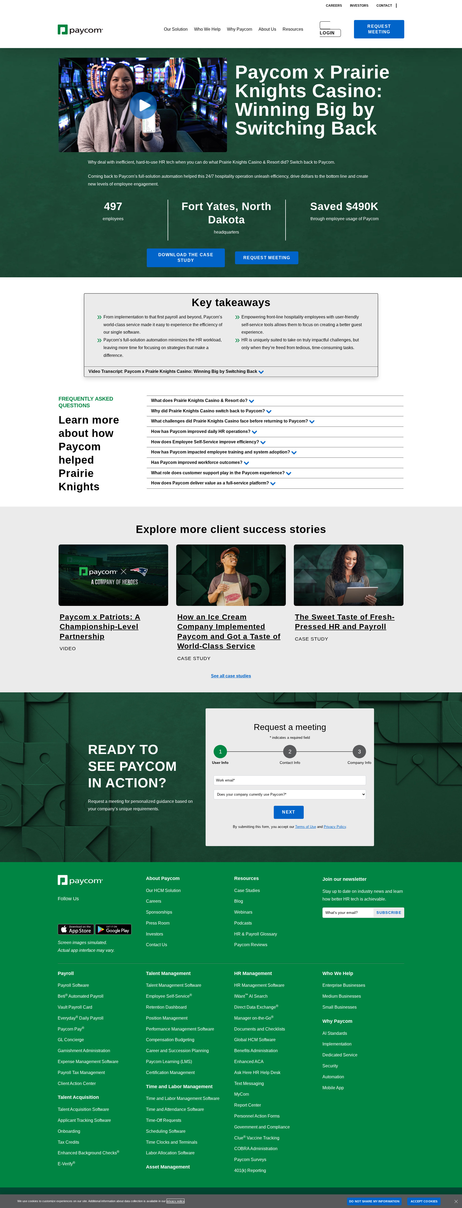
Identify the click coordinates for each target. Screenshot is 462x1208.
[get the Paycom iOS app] (76, 929)
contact (384, 5)
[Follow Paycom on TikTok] (128, 910)
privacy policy (175, 1201)
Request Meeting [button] (266, 257)
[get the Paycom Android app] (113, 929)
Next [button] (288, 812)
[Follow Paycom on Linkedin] (64, 910)
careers (334, 5)
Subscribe (388, 912)
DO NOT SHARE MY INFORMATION (374, 1201)
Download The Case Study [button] (185, 257)
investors (359, 5)
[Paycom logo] (80, 29)
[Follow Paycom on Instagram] (102, 910)
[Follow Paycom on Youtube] (115, 910)
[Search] (402, 5)
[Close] (456, 1201)
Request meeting (379, 29)
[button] (176, 29)
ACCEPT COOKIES (424, 1201)
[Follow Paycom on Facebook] (89, 910)
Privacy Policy (335, 827)
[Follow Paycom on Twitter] (76, 910)
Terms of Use (305, 827)
